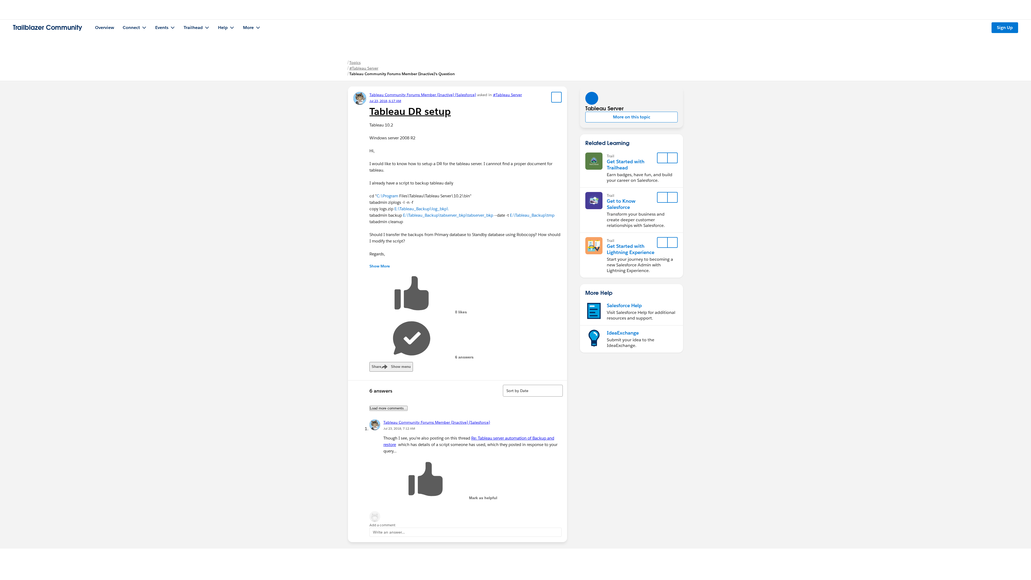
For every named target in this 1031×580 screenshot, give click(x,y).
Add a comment (382, 525)
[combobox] (533, 391)
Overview (104, 27)
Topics (355, 62)
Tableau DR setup (410, 111)
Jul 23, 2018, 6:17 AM (385, 101)
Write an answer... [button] (389, 532)
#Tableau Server (363, 68)
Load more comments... (388, 408)
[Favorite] (556, 97)
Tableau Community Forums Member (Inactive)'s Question (402, 73)
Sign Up (1005, 27)
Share (391, 367)
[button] (631, 117)
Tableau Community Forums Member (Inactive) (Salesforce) (422, 94)
